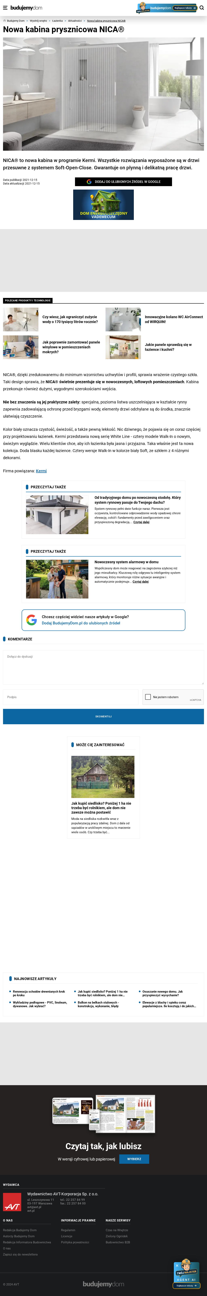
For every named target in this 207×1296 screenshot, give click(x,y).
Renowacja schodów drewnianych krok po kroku (39, 993)
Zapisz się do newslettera (20, 1254)
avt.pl (31, 1211)
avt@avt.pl (34, 1207)
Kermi (41, 470)
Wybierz (134, 1159)
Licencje (66, 1236)
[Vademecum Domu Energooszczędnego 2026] (103, 205)
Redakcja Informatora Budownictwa (27, 1242)
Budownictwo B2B (118, 1242)
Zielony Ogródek (117, 1236)
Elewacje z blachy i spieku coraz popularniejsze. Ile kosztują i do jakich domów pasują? (168, 1004)
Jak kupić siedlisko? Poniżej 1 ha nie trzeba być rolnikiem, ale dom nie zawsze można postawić (103, 993)
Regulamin (68, 1230)
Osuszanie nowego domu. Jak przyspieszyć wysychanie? (163, 993)
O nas (7, 1248)
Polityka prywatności (75, 1242)
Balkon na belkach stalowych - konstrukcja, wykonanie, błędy (98, 1004)
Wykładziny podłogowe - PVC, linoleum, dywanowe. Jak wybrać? (40, 1004)
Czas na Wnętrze (117, 1230)
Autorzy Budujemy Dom (19, 1236)
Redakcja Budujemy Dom (20, 1230)
